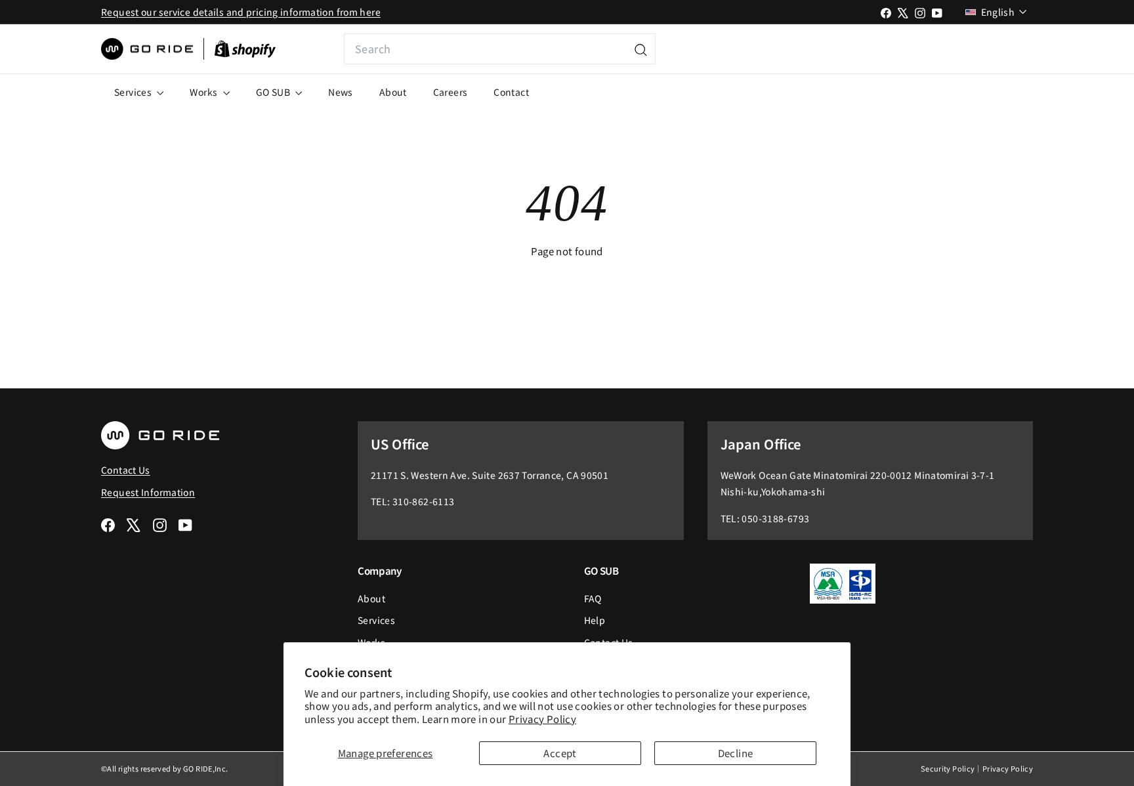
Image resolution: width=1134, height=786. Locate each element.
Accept (559, 753)
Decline (735, 753)
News (340, 91)
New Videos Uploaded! (945, 49)
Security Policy (948, 768)
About (393, 91)
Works (204, 91)
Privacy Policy (542, 719)
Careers (450, 91)
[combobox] (500, 48)
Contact (511, 91)
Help (595, 620)
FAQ (593, 598)
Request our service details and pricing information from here (241, 11)
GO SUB (274, 91)
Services (134, 91)
